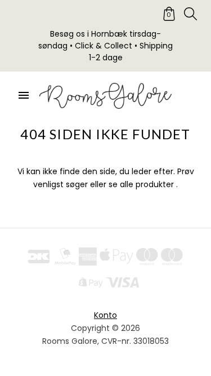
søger (77, 184)
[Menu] (23, 96)
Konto (105, 315)
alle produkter (147, 184)
